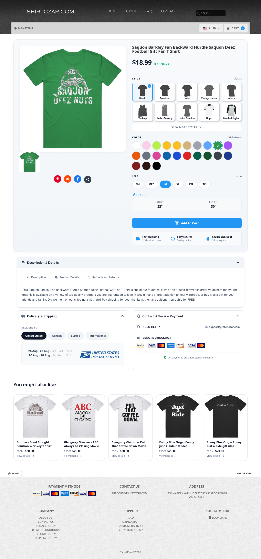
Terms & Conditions (46, 530)
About (131, 11)
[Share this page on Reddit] (67, 179)
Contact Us (46, 522)
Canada (57, 335)
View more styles (184, 127)
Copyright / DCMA (131, 530)
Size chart (141, 194)
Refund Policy (46, 534)
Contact (168, 11)
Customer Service (131, 526)
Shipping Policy (46, 538)
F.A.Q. (149, 11)
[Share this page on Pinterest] (57, 179)
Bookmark (219, 517)
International (98, 335)
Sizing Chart (131, 522)
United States (34, 335)
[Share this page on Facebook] (77, 179)
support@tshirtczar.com (224, 327)
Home (112, 11)
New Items (25, 28)
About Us (45, 517)
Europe (75, 335)
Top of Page (244, 473)
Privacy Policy (46, 526)
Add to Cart (190, 223)
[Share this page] (87, 179)
